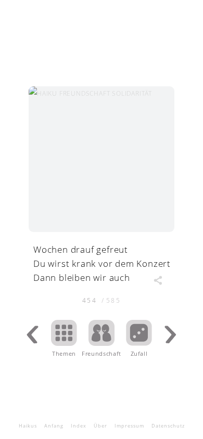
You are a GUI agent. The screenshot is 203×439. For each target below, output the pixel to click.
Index (78, 425)
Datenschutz (168, 425)
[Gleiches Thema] (101, 342)
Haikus (28, 425)
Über (100, 425)
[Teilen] (158, 280)
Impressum (129, 425)
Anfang (54, 425)
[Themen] (64, 342)
